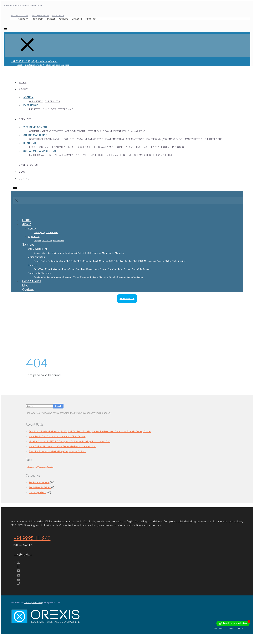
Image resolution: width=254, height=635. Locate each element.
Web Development (35, 127)
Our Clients (49, 109)
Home (22, 82)
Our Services (52, 101)
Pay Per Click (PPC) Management (164, 139)
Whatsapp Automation (45, 467)
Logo (32, 147)
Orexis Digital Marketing (33, 603)
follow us (52, 61)
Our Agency (35, 101)
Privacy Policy (219, 628)
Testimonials (65, 109)
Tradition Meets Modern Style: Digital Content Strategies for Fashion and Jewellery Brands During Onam (90, 431)
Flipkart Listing (213, 139)
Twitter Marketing (92, 155)
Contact (25, 178)
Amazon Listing (193, 139)
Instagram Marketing (67, 155)
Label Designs (151, 147)
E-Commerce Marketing (116, 131)
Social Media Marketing (89, 139)
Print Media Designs (172, 147)
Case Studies (28, 165)
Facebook (22, 18)
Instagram (37, 18)
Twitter (51, 18)
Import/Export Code (79, 147)
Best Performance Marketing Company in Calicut (57, 451)
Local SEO (68, 139)
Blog (22, 172)
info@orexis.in (39, 61)
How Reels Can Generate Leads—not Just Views (57, 436)
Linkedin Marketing (115, 155)
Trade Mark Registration (51, 147)
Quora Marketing (163, 155)
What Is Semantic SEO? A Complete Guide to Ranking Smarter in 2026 (69, 441)
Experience (30, 105)
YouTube (63, 18)
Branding (29, 143)
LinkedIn (77, 18)
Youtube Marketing (140, 155)
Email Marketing (114, 139)
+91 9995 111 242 (20, 61)
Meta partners (31, 467)
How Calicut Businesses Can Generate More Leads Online (62, 446)
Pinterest (90, 18)
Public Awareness (39, 482)
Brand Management (104, 147)
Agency (28, 97)
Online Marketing (35, 135)
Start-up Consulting (129, 147)
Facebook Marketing (40, 155)
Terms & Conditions (235, 628)
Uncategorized (37, 492)
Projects (34, 109)
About (23, 89)
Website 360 (94, 131)
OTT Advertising (135, 139)
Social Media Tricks (40, 487)
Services (25, 119)
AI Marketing (138, 131)
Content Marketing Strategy (46, 131)
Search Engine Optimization (44, 139)
